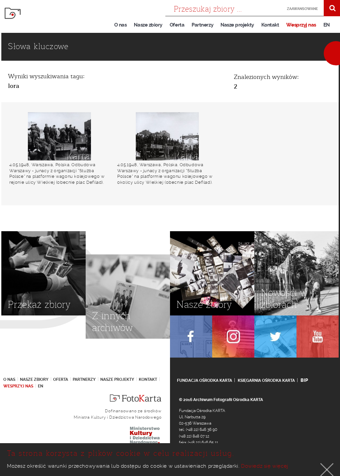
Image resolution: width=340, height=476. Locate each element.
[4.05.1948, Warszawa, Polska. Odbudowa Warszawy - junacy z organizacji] (59, 136)
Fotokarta (13, 13)
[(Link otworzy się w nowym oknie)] (191, 336)
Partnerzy (202, 25)
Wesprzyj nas (301, 25)
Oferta (177, 25)
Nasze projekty (237, 25)
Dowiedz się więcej (264, 466)
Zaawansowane (301, 9)
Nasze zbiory (148, 25)
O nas (120, 25)
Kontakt (270, 25)
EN (326, 25)
